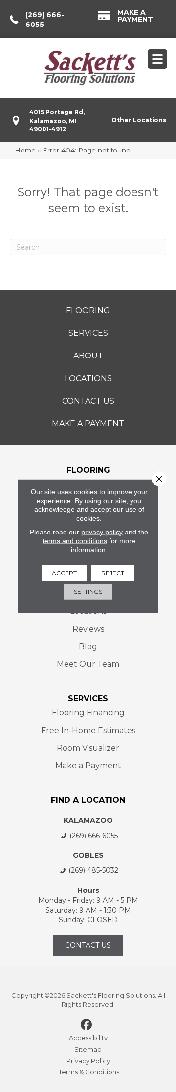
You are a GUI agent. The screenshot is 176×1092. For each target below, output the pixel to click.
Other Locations (138, 120)
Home (25, 150)
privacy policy (102, 531)
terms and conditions (75, 540)
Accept (64, 572)
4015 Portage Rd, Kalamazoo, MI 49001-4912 (57, 120)
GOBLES (88, 855)
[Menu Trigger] (157, 59)
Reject (112, 572)
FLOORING (88, 470)
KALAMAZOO (88, 820)
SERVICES (88, 698)
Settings (88, 591)
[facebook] (87, 1025)
